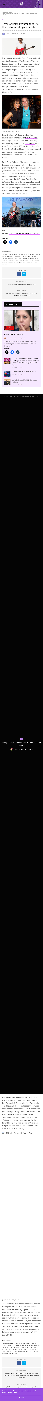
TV (21, 739)
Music (4, 19)
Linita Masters (18, 749)
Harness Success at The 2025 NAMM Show (24, 371)
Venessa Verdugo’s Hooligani (13, 334)
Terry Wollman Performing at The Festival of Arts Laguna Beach (21, 1387)
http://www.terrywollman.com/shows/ (24, 233)
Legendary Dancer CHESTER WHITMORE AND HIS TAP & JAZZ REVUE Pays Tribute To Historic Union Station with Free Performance (21, 1375)
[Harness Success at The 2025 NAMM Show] (7, 374)
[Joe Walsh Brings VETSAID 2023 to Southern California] (7, 382)
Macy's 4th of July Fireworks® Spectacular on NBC (21, 284)
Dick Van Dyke (31, 138)
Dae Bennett (30, 143)
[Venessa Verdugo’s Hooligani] (21, 320)
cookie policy (12, 1392)
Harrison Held (11, 338)
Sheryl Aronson (11, 34)
